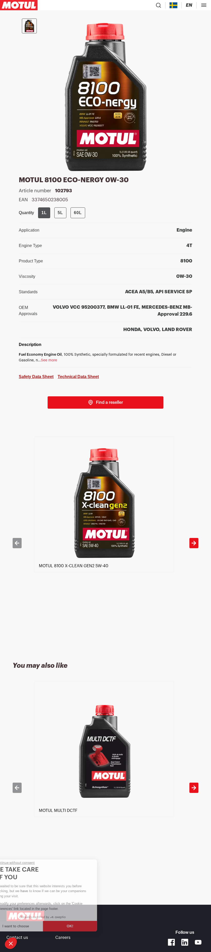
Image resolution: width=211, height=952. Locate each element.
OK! (86, 926)
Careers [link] (63, 938)
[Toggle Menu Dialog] (204, 5)
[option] (105, 542)
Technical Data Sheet (78, 376)
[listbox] (105, 542)
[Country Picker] (173, 5)
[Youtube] (198, 942)
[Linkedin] (184, 942)
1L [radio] (44, 212)
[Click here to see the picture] (29, 26)
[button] (11, 943)
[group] (61, 212)
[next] (193, 543)
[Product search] (158, 5)
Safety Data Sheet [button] (36, 376)
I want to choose (32, 926)
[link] (105, 402)
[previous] (17, 543)
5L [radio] (60, 212)
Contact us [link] (17, 938)
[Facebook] (171, 942)
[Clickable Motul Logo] (19, 5)
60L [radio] (78, 212)
